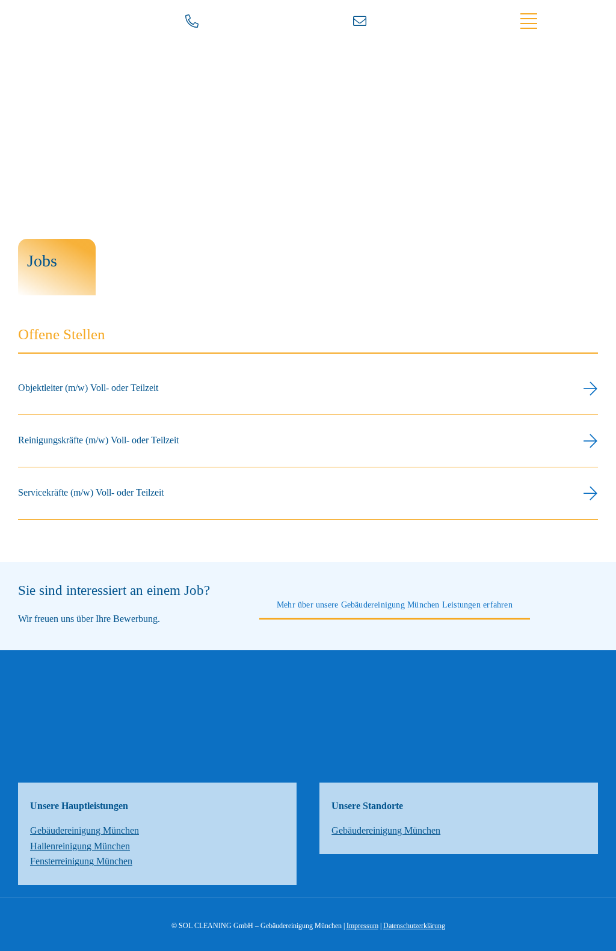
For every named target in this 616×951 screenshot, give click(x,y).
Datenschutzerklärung (414, 926)
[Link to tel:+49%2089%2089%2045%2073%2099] (220, 21)
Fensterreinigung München (81, 861)
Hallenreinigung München (80, 846)
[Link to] (388, 21)
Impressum (362, 926)
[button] (308, 388)
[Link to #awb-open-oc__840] (554, 21)
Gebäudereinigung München (84, 830)
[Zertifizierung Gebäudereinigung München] (308, 710)
